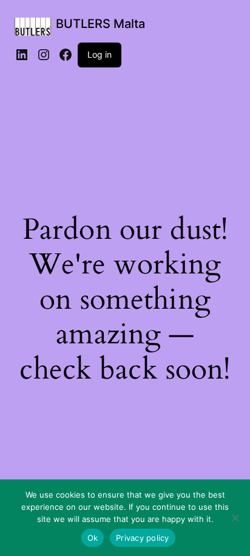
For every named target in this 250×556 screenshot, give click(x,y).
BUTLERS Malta (100, 23)
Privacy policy (142, 538)
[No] (235, 518)
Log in (99, 54)
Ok (92, 538)
